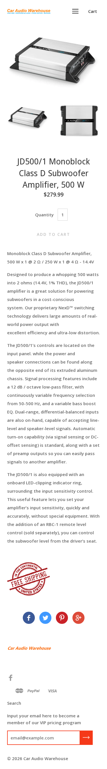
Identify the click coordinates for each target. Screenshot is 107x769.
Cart (92, 11)
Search (14, 703)
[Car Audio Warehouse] (29, 618)
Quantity (44, 215)
